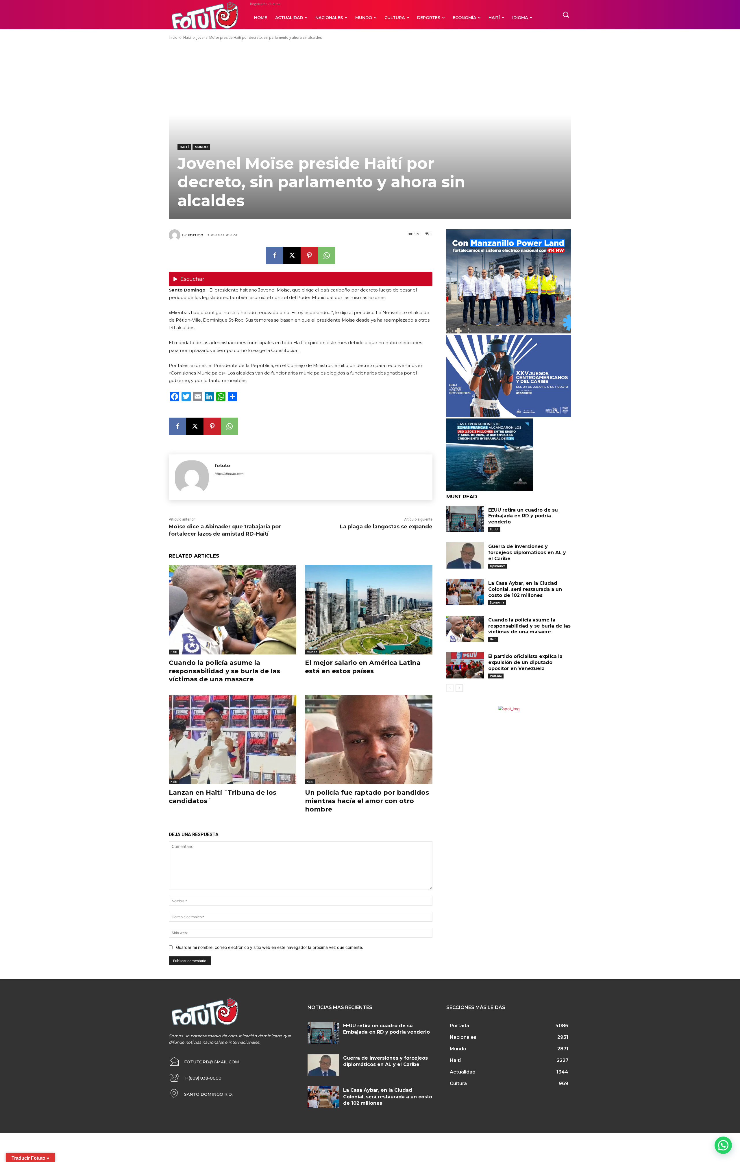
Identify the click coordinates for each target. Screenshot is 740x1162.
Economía (497, 602)
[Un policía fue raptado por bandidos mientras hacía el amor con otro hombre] (368, 740)
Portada (496, 676)
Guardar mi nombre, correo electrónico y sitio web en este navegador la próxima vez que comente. (269, 947)
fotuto (195, 235)
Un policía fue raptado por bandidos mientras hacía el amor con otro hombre (367, 801)
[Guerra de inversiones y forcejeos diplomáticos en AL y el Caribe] (465, 555)
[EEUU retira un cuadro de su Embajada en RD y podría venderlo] (465, 519)
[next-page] (459, 688)
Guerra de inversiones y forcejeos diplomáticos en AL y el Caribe (527, 552)
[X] (292, 255)
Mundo (201, 147)
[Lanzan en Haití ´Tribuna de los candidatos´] (232, 740)
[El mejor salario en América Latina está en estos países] (368, 609)
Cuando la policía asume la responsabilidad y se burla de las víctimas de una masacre (224, 671)
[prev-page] (450, 688)
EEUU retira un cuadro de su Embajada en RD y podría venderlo (523, 516)
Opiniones (498, 566)
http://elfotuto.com (229, 474)
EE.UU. (494, 529)
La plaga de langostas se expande (386, 526)
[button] (565, 14)
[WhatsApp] (326, 255)
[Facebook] (274, 255)
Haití (187, 37)
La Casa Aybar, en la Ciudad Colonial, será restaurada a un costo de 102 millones (525, 589)
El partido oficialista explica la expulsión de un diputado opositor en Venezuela (525, 662)
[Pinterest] (309, 255)
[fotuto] (175, 235)
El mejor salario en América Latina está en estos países (363, 667)
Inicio (173, 37)
